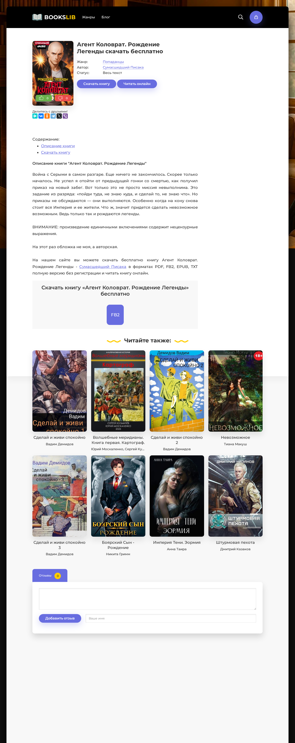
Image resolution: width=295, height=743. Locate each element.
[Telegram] (53, 116)
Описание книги (58, 146)
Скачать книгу (96, 84)
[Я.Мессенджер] (35, 116)
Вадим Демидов (59, 444)
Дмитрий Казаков (235, 549)
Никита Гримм (118, 554)
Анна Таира (177, 549)
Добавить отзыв (60, 618)
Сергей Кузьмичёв (140, 449)
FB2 (115, 314)
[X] (59, 116)
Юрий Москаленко (107, 449)
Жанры (88, 17)
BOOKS (60, 17)
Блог (106, 17)
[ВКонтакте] (41, 116)
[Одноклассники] (47, 116)
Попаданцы (113, 62)
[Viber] (65, 116)
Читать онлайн (137, 84)
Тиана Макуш (235, 444)
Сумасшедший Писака (123, 67)
